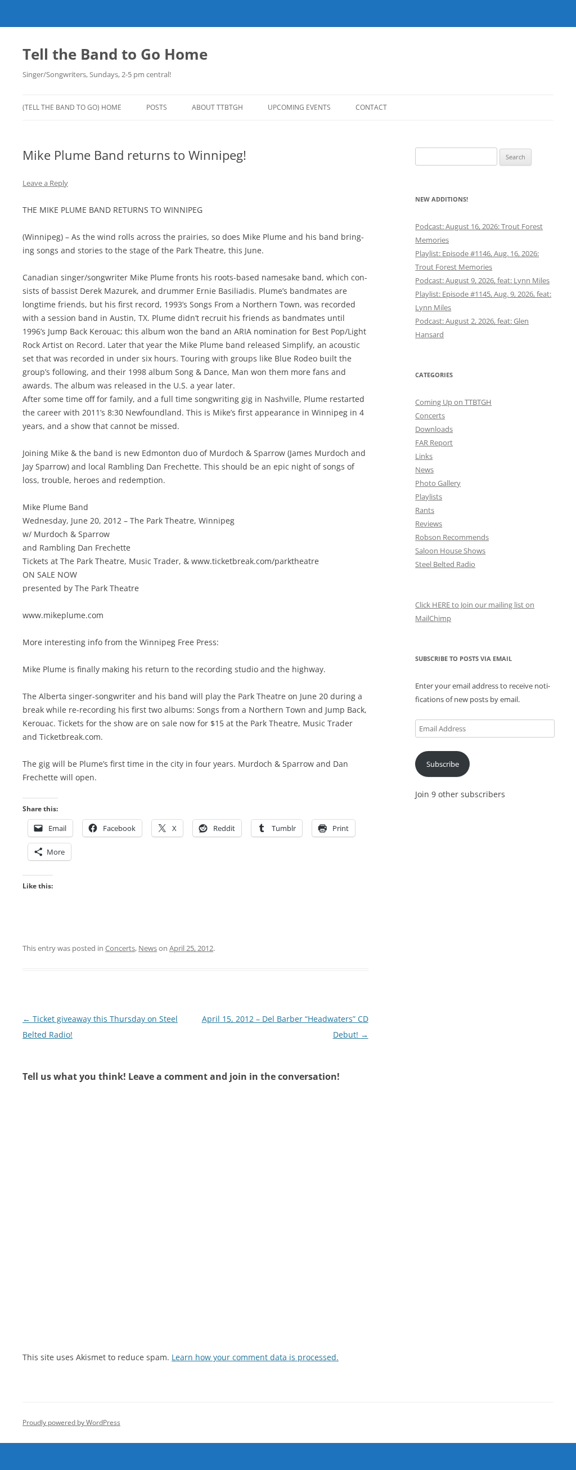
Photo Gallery (438, 483)
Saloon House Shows (450, 551)
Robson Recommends (452, 537)
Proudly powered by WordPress (71, 1422)
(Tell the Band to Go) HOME (72, 107)
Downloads (434, 429)
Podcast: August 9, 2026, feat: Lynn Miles (482, 280)
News (147, 948)
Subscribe (442, 764)
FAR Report (434, 442)
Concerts (120, 948)
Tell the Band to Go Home (115, 54)
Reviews (428, 524)
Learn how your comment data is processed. (255, 1357)
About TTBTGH (217, 107)
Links (424, 456)
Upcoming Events (299, 107)
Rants (424, 510)
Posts (156, 107)
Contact (371, 107)
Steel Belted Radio (445, 564)
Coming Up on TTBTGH (453, 402)
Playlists (428, 497)
